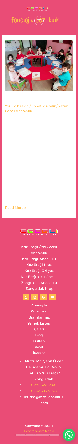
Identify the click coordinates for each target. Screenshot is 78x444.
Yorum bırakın (17, 106)
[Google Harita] (43, 297)
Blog (39, 335)
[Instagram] (34, 297)
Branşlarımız (39, 317)
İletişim (39, 353)
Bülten (39, 341)
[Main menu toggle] (39, 20)
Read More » (15, 207)
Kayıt (39, 347)
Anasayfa (39, 305)
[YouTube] (52, 297)
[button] (69, 435)
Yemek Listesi (39, 323)
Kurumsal (39, 311)
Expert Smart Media (39, 431)
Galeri (39, 329)
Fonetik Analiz (44, 106)
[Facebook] (26, 297)
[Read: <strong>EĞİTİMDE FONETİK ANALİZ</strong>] (39, 65)
